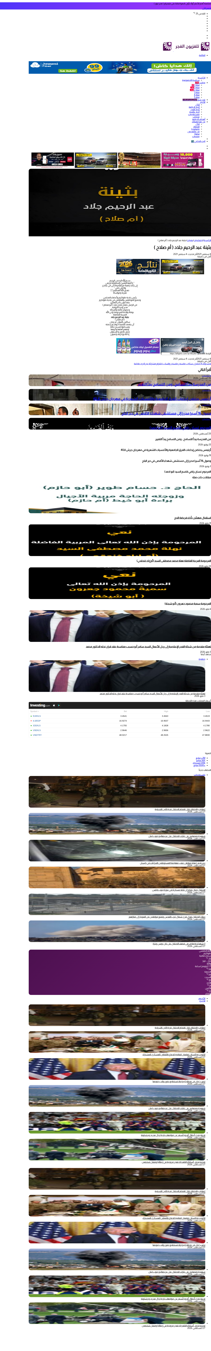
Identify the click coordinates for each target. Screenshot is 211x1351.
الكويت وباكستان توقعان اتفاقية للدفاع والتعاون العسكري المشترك (174, 1054)
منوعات (196, 136)
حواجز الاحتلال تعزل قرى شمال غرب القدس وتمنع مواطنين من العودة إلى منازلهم (167, 917)
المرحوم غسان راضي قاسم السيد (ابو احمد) (180, 428)
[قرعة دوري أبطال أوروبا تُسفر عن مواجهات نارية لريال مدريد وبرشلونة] (117, 1132)
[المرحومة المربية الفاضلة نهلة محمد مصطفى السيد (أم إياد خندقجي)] (120, 555)
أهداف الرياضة (198, 119)
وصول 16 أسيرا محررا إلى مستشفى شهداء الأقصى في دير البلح (166, 413)
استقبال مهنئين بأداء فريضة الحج (192, 517)
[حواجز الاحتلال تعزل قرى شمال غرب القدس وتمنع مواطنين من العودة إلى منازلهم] (117, 914)
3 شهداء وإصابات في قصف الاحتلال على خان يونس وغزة (179, 943)
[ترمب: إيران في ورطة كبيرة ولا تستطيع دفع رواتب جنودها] (117, 1079)
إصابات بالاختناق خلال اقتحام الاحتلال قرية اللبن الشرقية (180, 809)
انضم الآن (206, 8)
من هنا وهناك (198, 121)
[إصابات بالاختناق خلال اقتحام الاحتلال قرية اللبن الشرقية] (117, 1025)
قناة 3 (197, 92)
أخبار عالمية (194, 112)
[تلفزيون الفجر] (173, 50)
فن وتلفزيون (193, 131)
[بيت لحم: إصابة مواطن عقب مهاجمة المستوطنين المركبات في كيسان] (117, 860)
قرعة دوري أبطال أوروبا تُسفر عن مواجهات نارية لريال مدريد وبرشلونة (173, 1135)
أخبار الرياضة (194, 107)
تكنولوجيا (195, 129)
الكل (197, 104)
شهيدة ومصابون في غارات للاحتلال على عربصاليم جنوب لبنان (176, 836)
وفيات (190, 240)
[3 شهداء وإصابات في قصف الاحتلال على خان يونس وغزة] (117, 941)
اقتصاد (196, 126)
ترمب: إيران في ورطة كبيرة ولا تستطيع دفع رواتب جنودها (179, 1081)
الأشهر (201, 998)
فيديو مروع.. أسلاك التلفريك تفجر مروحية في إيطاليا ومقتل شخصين (173, 1162)
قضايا (197, 134)
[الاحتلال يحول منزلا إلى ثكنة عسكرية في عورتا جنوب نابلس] (117, 887)
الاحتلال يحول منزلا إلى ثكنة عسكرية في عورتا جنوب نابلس (178, 890)
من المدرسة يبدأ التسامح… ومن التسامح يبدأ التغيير (174, 384)
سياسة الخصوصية (191, 80)
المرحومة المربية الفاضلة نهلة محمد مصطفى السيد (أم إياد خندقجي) (174, 560)
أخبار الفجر (195, 109)
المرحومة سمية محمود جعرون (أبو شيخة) (188, 603)
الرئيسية (201, 77)
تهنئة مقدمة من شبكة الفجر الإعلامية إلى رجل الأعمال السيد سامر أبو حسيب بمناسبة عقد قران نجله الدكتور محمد (148, 646)
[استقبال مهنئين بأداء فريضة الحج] (120, 512)
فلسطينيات (194, 114)
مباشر (200, 82)
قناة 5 (197, 97)
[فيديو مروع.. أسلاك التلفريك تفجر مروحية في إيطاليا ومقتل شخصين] (117, 1159)
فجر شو (194, 99)
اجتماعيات (198, 240)
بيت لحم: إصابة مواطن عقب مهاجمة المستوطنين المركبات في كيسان (172, 863)
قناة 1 (196, 85)
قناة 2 (195, 90)
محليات (196, 117)
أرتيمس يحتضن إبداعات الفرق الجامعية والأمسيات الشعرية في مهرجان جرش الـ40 (152, 399)
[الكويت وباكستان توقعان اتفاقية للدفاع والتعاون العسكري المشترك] (117, 1052)
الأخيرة (202, 1001)
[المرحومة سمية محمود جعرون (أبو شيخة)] (120, 598)
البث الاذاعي (198, 141)
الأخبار (202, 102)
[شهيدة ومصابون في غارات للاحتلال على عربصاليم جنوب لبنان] (117, 833)
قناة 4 (197, 95)
